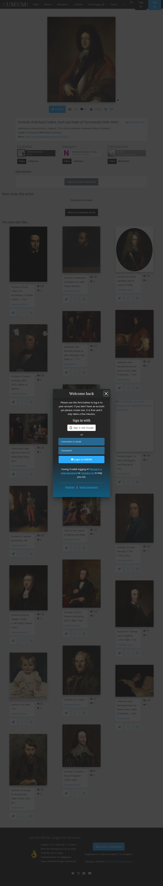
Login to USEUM (82, 459)
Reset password (88, 487)
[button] (81, 428)
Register (70, 487)
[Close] (106, 393)
